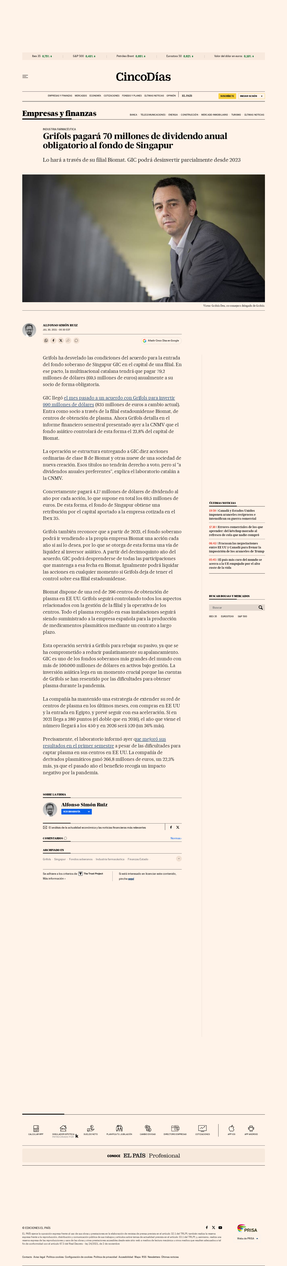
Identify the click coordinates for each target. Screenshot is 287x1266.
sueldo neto (91, 1134)
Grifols (47, 859)
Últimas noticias (154, 95)
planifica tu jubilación (119, 1134)
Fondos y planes (132, 95)
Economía (95, 95)
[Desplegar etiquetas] (179, 858)
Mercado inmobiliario (214, 114)
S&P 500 (78, 56)
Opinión (171, 95)
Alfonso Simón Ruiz (60, 325)
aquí (131, 878)
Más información (53, 878)
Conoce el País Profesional (143, 1155)
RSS (144, 1257)
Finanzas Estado (138, 859)
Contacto (27, 1257)
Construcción (189, 114)
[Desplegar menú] (25, 76)
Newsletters (154, 1257)
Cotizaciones (111, 95)
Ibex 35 (36, 56)
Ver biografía (71, 811)
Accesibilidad (125, 1257)
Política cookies (55, 1257)
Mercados (81, 95)
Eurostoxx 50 (174, 56)
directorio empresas (175, 1134)
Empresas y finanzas (60, 95)
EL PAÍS (185, 94)
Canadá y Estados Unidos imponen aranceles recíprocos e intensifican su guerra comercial (232, 514)
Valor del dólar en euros (228, 56)
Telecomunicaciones (153, 114)
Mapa (137, 1257)
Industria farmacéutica (110, 859)
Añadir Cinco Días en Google (163, 340)
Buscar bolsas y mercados (229, 596)
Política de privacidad (105, 1257)
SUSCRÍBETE (227, 96)
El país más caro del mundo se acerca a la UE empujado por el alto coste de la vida (235, 564)
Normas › (176, 838)
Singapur (60, 859)
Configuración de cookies (78, 1257)
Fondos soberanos (80, 859)
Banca (133, 114)
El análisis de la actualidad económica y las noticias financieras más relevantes (97, 827)
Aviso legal (39, 1257)
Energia (173, 114)
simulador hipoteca (63, 1134)
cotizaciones (202, 1134)
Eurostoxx (227, 616)
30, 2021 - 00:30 (56, 329)
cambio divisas (148, 1134)
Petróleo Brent (125, 56)
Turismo (236, 114)
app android (251, 1134)
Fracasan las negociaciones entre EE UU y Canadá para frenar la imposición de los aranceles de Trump (236, 547)
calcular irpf (35, 1134)
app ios (231, 1134)
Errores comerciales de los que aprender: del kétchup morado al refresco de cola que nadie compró (236, 531)
